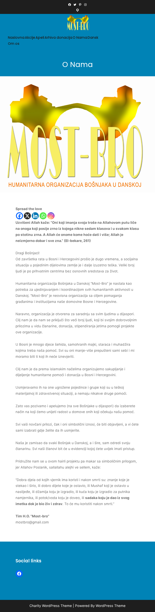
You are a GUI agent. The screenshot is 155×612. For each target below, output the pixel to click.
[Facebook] (19, 215)
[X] (27, 215)
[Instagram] (50, 215)
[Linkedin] (35, 215)
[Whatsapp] (43, 215)
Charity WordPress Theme (50, 606)
